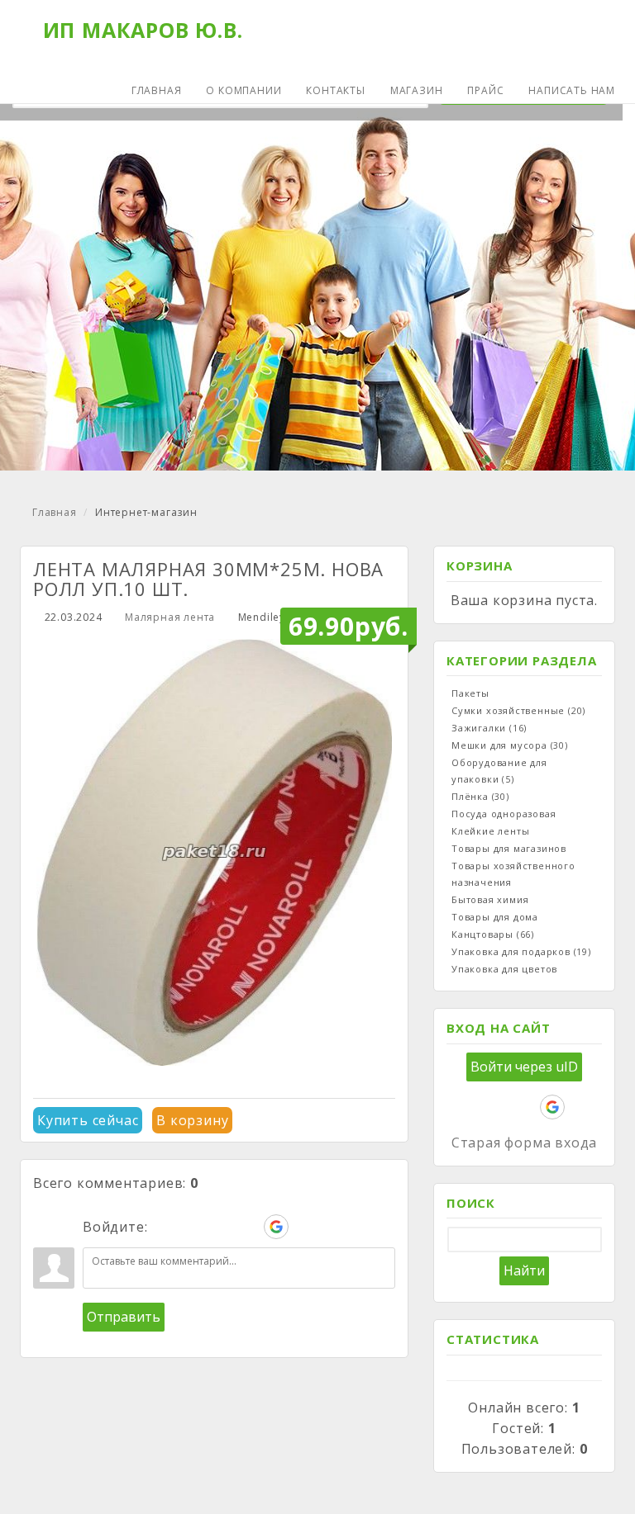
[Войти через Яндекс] (248, 1226)
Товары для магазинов (508, 848)
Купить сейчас (87, 1120)
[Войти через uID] (163, 1226)
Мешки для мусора (509, 745)
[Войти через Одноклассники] (304, 1226)
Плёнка (480, 796)
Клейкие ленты (490, 831)
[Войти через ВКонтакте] (191, 1226)
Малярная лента (170, 617)
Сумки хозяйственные (518, 710)
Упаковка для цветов (504, 969)
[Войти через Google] (276, 1226)
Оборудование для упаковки (499, 770)
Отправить (123, 1317)
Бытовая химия (489, 899)
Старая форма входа (524, 1142)
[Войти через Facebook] (220, 1226)
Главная (54, 512)
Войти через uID (524, 1066)
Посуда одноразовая (503, 813)
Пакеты (470, 693)
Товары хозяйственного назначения (513, 873)
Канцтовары (492, 934)
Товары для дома (494, 917)
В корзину (192, 1120)
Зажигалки (489, 728)
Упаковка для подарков (521, 951)
